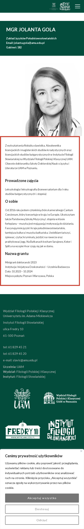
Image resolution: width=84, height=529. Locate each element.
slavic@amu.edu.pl (25, 360)
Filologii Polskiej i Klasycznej (36, 371)
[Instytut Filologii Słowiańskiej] (60, 6)
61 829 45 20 (17, 353)
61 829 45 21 (17, 347)
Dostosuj (42, 509)
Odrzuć (42, 520)
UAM (20, 367)
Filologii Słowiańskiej (30, 376)
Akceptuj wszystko (42, 498)
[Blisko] (81, 451)
